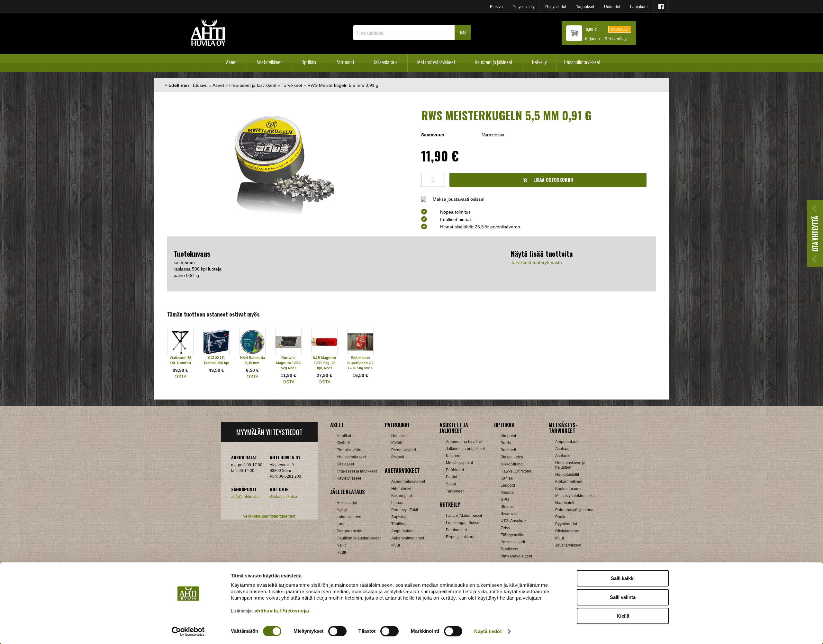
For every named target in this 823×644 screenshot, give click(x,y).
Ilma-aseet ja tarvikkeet (252, 85)
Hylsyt (342, 510)
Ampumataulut (568, 441)
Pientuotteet (456, 530)
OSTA (180, 376)
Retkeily (539, 62)
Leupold (508, 485)
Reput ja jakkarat (460, 537)
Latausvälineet (349, 517)
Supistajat (400, 517)
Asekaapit (564, 448)
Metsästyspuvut (459, 463)
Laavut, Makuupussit (464, 515)
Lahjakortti (639, 7)
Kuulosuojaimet (569, 488)
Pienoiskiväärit (349, 450)
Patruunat (345, 62)
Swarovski (510, 513)
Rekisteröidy (616, 39)
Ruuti (341, 552)
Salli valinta (623, 597)
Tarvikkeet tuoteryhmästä (536, 262)
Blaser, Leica (512, 457)
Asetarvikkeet (269, 62)
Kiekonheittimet (568, 481)
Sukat (451, 484)
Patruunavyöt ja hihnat (574, 510)
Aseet (231, 62)
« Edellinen (177, 85)
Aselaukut (564, 456)
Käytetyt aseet (349, 478)
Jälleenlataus (386, 62)
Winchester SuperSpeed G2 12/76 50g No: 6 (360, 363)
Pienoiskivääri (403, 450)
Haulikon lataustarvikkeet (359, 538)
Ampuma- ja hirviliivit (464, 441)
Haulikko (399, 436)
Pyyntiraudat (566, 524)
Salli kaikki (623, 578)
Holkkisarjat (347, 503)
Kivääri (397, 443)
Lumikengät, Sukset (463, 522)
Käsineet (453, 456)
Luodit (342, 524)
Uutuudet (612, 7)
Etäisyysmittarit (514, 535)
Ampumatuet (402, 531)
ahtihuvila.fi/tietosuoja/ (282, 610)
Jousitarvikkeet (568, 545)
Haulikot (344, 436)
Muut (395, 545)
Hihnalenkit (401, 488)
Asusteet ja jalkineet (493, 62)
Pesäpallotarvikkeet (582, 62)
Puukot (561, 517)
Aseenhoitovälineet (408, 481)
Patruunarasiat (349, 531)
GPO (505, 499)
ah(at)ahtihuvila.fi (246, 496)
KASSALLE (620, 29)
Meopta (507, 492)
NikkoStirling (512, 464)
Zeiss (505, 528)
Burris (506, 443)
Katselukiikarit (513, 542)
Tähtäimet (400, 524)
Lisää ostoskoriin (552, 179)
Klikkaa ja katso (283, 496)
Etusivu (496, 7)
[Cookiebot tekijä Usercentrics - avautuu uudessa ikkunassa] (188, 631)
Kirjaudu (592, 39)
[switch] (337, 631)
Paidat (451, 477)
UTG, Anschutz (513, 521)
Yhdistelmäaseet (351, 457)
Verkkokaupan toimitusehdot (269, 516)
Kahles (507, 478)
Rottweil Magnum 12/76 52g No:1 (288, 363)
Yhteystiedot (555, 7)
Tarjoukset (585, 7)
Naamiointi (564, 503)
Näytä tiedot (488, 631)
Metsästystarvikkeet (436, 62)
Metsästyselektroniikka (575, 495)
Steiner (507, 506)
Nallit (341, 545)
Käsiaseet (345, 464)
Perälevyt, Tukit (404, 510)
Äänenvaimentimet (407, 538)
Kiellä (623, 616)
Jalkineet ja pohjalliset (465, 448)
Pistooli (397, 457)
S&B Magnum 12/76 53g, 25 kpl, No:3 (324, 363)
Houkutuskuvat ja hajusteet (570, 465)
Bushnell (508, 450)
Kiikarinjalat (401, 495)
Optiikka (309, 62)
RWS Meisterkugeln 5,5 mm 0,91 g (342, 85)
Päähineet (455, 470)
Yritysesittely (524, 7)
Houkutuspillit (567, 474)
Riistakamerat (567, 531)
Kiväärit (343, 443)
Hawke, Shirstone (516, 471)
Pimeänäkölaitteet (516, 556)
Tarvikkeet (292, 85)
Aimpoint (508, 436)
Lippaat (397, 503)
